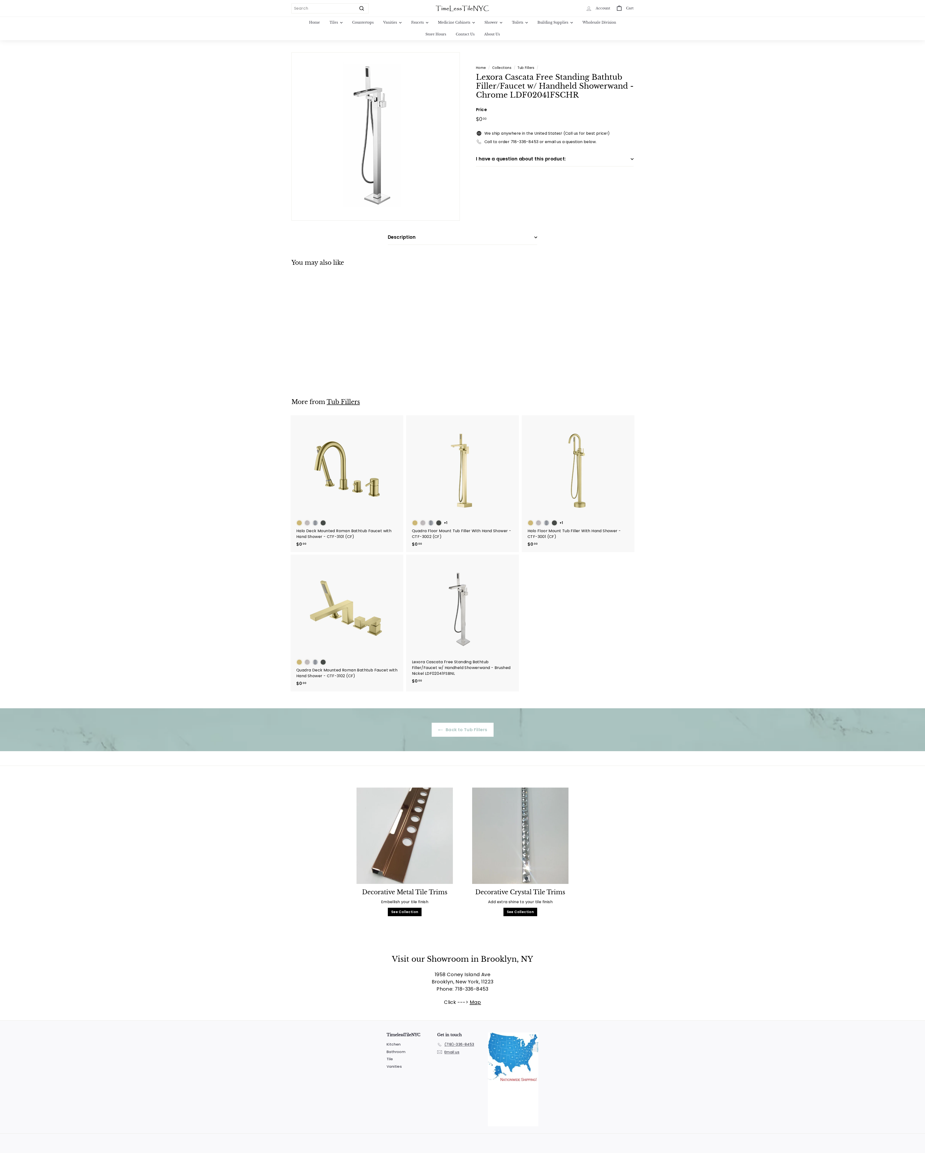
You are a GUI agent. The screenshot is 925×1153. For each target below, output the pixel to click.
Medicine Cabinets (454, 22)
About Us (492, 34)
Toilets (518, 22)
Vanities (390, 22)
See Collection (404, 911)
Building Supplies (553, 22)
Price (481, 110)
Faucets (418, 22)
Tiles (334, 22)
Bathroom (396, 1051)
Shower (491, 22)
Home (314, 22)
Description (402, 237)
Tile (390, 1058)
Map (475, 1002)
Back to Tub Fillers (466, 730)
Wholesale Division (599, 22)
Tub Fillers (525, 68)
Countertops (363, 22)
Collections (501, 68)
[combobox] (330, 8)
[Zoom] (376, 136)
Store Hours (435, 34)
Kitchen (394, 1044)
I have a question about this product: (521, 159)
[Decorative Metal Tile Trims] (405, 836)
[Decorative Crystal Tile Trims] (520, 836)
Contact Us (465, 34)
